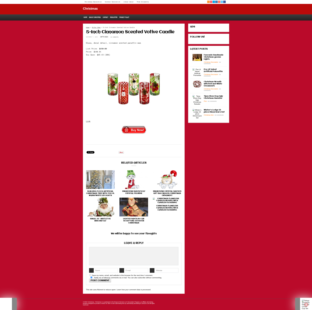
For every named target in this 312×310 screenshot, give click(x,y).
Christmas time (209, 115)
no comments (115, 37)
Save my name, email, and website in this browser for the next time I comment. (122, 275)
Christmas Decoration (93, 2)
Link (88, 121)
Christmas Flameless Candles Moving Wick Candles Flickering (167, 208)
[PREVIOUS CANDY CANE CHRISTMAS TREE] (8, 304)
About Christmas (95, 17)
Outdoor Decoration (112, 2)
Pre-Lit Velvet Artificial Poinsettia (213, 70)
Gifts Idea (96, 27)
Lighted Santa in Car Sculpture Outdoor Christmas (133, 221)
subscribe (141, 278)
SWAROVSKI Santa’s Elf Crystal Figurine (133, 192)
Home (85, 17)
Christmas (90, 8)
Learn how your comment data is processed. (134, 290)
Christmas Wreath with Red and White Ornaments (213, 84)
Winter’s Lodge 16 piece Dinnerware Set (214, 111)
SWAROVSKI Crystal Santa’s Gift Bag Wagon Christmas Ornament (167, 193)
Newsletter (113, 17)
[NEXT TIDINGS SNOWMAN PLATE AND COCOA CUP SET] (303, 304)
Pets (205, 101)
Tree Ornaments (143, 2)
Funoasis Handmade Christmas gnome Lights (213, 57)
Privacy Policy (124, 17)
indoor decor (128, 2)
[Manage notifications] (306, 305)
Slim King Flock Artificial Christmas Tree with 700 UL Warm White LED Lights (100, 193)
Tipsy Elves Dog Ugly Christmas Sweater (213, 97)
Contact (105, 17)
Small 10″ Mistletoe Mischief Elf (100, 220)
